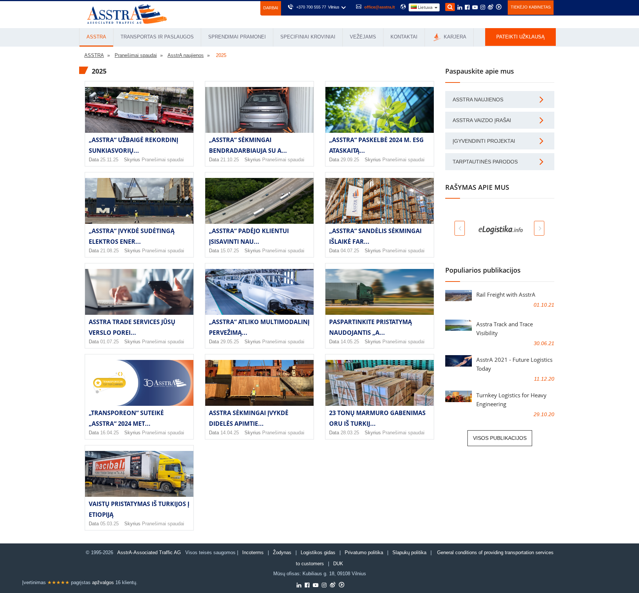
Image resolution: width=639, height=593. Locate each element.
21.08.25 (109, 250)
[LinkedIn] (459, 8)
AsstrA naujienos (478, 99)
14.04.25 (229, 432)
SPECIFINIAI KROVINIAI (307, 37)
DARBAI (270, 8)
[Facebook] (467, 8)
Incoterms (253, 552)
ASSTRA (96, 37)
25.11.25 (109, 159)
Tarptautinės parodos (485, 162)
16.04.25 (109, 432)
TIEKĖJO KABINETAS (531, 7)
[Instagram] (482, 8)
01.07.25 (109, 341)
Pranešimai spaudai (163, 159)
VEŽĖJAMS (363, 37)
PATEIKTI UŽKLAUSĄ (520, 37)
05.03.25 (109, 523)
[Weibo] (490, 7)
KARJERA (454, 37)
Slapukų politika (410, 552)
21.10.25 (229, 159)
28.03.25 (350, 432)
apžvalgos (103, 582)
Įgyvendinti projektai (484, 141)
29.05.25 (229, 341)
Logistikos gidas (318, 552)
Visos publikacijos (500, 438)
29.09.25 (350, 159)
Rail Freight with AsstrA (505, 294)
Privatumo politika (364, 552)
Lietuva (425, 7)
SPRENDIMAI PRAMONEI (237, 37)
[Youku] (498, 7)
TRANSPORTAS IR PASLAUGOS (157, 37)
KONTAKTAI (403, 37)
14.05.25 (350, 341)
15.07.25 (229, 250)
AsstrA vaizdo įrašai (482, 120)
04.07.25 (350, 250)
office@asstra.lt (379, 7)
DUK (338, 563)
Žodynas (282, 552)
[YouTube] (475, 8)
